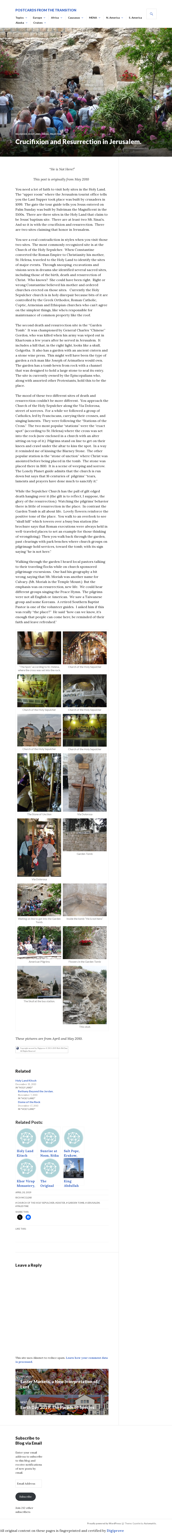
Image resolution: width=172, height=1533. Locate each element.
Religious (21, 134)
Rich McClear (23, 1197)
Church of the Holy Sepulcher (35, 1202)
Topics (19, 17)
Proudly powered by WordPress (104, 1523)
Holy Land (34, 134)
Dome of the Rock (29, 1102)
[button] (39, 652)
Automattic (150, 1523)
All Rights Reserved (27, 1051)
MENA (93, 17)
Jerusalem (93, 1202)
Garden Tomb (76, 1202)
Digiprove (115, 1530)
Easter (61, 1202)
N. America (113, 17)
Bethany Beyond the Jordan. (35, 1091)
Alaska (20, 22)
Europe (37, 17)
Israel (45, 134)
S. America (135, 17)
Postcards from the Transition (45, 10)
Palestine (55, 134)
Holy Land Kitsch (25, 1080)
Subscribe (25, 1496)
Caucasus (74, 17)
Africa (55, 17)
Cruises (38, 22)
